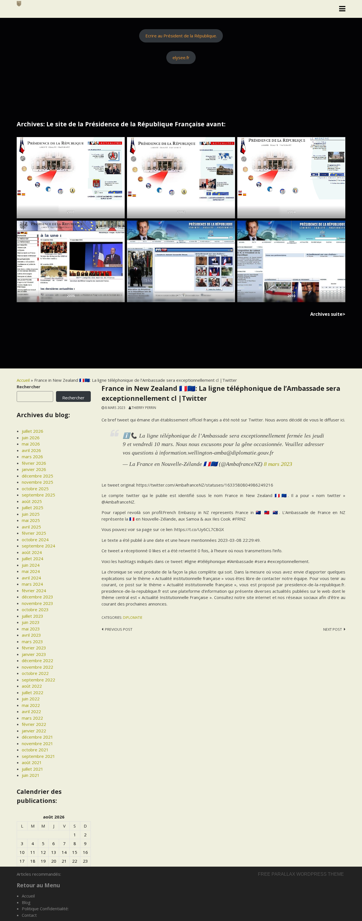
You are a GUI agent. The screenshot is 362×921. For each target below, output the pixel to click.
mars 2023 (32, 641)
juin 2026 (31, 437)
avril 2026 (31, 450)
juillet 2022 (32, 692)
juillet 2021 (32, 769)
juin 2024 (31, 565)
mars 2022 (32, 718)
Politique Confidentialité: (45, 908)
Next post (332, 629)
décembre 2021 (37, 737)
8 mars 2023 (278, 464)
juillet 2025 (32, 507)
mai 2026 (31, 444)
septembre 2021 (38, 756)
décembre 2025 (37, 476)
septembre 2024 (38, 546)
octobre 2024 (35, 539)
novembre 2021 (37, 743)
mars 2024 (32, 584)
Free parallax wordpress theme (301, 874)
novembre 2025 (37, 482)
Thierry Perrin (144, 407)
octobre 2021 (35, 749)
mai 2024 (31, 571)
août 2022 (32, 686)
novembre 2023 (37, 603)
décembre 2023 (37, 597)
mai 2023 (31, 629)
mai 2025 (31, 520)
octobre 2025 (35, 488)
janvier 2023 (34, 654)
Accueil (23, 380)
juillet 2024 (32, 558)
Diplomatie (132, 617)
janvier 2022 (34, 731)
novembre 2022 (37, 667)
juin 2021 (31, 775)
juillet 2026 (32, 431)
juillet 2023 (32, 616)
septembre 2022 (38, 680)
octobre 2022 (35, 673)
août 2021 (32, 762)
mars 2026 (32, 456)
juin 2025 (31, 514)
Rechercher (28, 386)
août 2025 (32, 501)
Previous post (118, 629)
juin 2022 (31, 699)
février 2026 (34, 463)
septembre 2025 (38, 495)
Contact (29, 915)
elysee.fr (181, 57)
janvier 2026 (34, 469)
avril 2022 (31, 711)
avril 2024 (31, 578)
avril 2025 (31, 527)
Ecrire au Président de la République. (181, 36)
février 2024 (34, 590)
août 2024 (32, 552)
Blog (26, 902)
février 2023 (34, 648)
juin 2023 (31, 622)
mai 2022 (31, 705)
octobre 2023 (35, 609)
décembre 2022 (37, 660)
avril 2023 (31, 635)
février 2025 (34, 533)
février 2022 (34, 724)
